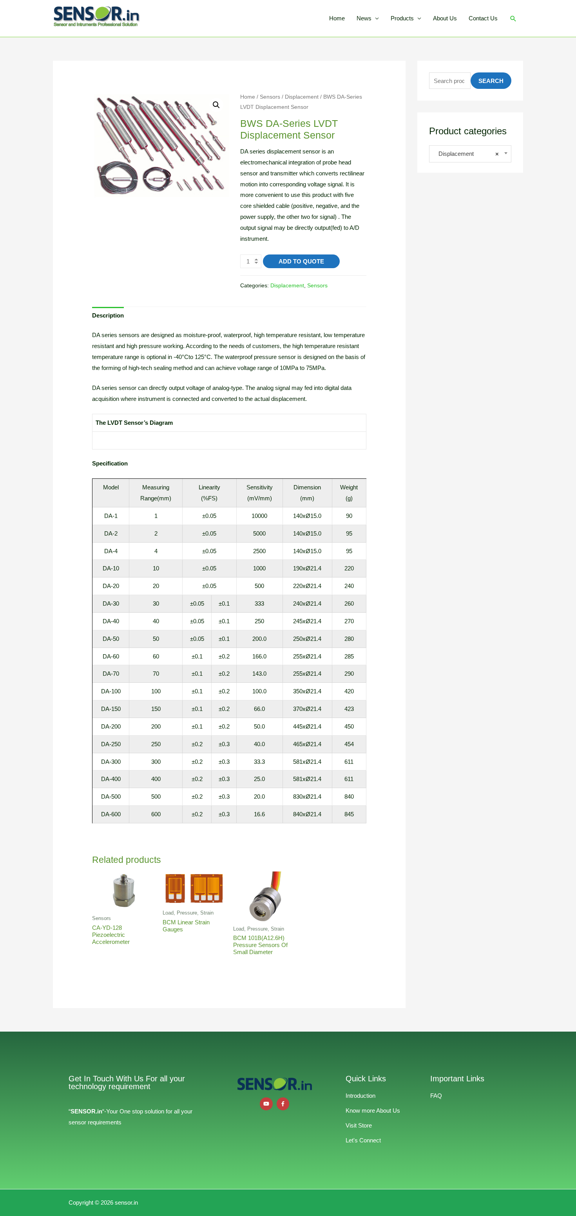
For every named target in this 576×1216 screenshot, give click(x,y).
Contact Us (483, 18)
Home (337, 18)
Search (491, 81)
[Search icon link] (513, 18)
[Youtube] (266, 1103)
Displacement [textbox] (466, 153)
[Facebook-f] (283, 1103)
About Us (445, 18)
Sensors (270, 97)
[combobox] (470, 154)
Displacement (302, 97)
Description (108, 315)
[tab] (108, 315)
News (364, 18)
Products (402, 18)
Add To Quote (301, 261)
